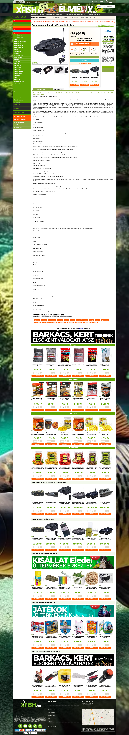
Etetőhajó (77, 29)
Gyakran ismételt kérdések (53, 726)
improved (85, 320)
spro (98, 320)
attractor (60, 320)
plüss (73, 320)
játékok (38, 2)
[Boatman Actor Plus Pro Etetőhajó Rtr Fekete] (50, 63)
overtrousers (62, 322)
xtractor (44, 320)
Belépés (49, 718)
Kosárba (75, 84)
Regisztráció (50, 721)
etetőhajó (81, 328)
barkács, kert (48, 2)
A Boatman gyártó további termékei (43, 519)
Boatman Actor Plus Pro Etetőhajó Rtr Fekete (83, 17)
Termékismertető (42, 89)
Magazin (42, 14)
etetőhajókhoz (105, 320)
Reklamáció (81, 14)
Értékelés (58, 89)
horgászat (19, 2)
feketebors (79, 322)
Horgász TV (59, 14)
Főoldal (49, 704)
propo (92, 320)
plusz (67, 320)
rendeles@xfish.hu (88, 704)
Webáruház (34, 14)
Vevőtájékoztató (70, 14)
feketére (95, 322)
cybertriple (71, 322)
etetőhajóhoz (46, 322)
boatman (37, 320)
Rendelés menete (51, 709)
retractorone (52, 320)
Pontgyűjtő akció (51, 715)
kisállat (29, 2)
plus (79, 320)
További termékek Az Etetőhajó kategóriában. (49, 483)
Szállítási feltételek (51, 712)
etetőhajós (38, 322)
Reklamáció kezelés (52, 724)
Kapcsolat (89, 14)
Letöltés (97, 14)
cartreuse (54, 322)
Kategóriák (57, 17)
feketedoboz (87, 322)
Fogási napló (50, 14)
